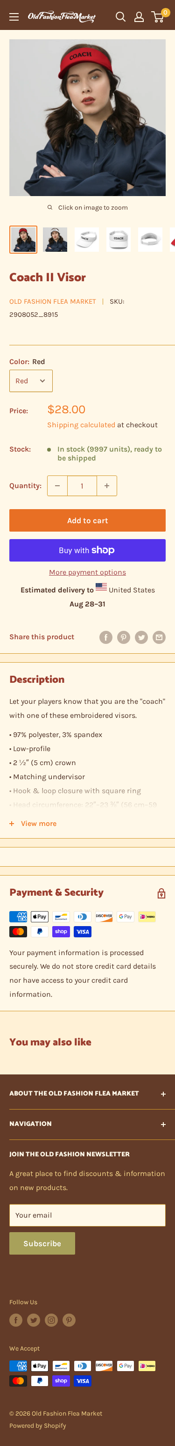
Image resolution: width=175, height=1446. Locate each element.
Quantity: (25, 485)
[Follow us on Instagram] (51, 1320)
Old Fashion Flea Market (52, 301)
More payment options (87, 572)
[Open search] (121, 17)
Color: (27, 361)
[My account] (139, 17)
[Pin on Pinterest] (123, 637)
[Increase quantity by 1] (107, 486)
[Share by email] (159, 637)
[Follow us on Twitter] (33, 1320)
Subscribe (42, 1243)
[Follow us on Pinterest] (69, 1320)
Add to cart (87, 520)
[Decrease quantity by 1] (57, 486)
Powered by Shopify (37, 1426)
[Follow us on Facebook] (15, 1320)
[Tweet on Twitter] (141, 637)
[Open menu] (14, 17)
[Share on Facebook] (105, 637)
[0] (158, 16)
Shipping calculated (81, 424)
